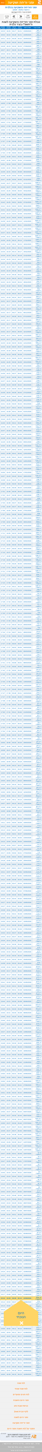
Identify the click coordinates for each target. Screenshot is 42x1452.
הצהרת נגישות (29, 1447)
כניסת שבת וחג (21, 1406)
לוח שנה (21, 1383)
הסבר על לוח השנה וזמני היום (21, 1428)
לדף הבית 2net (21, 1411)
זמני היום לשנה (21, 1417)
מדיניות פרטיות (18, 1444)
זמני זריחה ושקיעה (21, 1423)
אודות (38, 1444)
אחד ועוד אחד (13, 1447)
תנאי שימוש (29, 1444)
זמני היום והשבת (21, 1400)
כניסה (2, 2)
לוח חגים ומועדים (21, 1394)
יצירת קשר (7, 1444)
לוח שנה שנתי (21, 1389)
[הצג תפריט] (39, 2)
